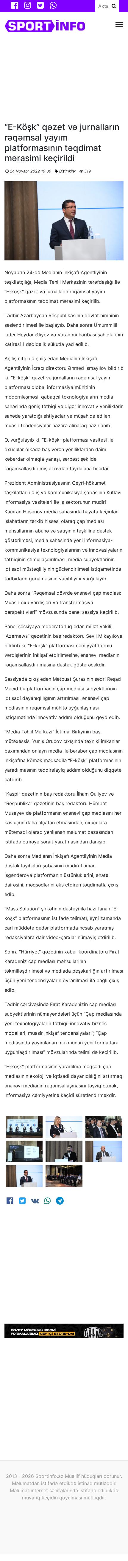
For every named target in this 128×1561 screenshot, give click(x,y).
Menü (119, 24)
